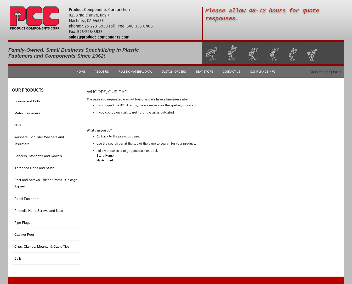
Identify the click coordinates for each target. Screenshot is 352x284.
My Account (105, 160)
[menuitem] (81, 72)
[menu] (176, 72)
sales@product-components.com (99, 37)
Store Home (105, 155)
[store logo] (34, 18)
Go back (102, 136)
